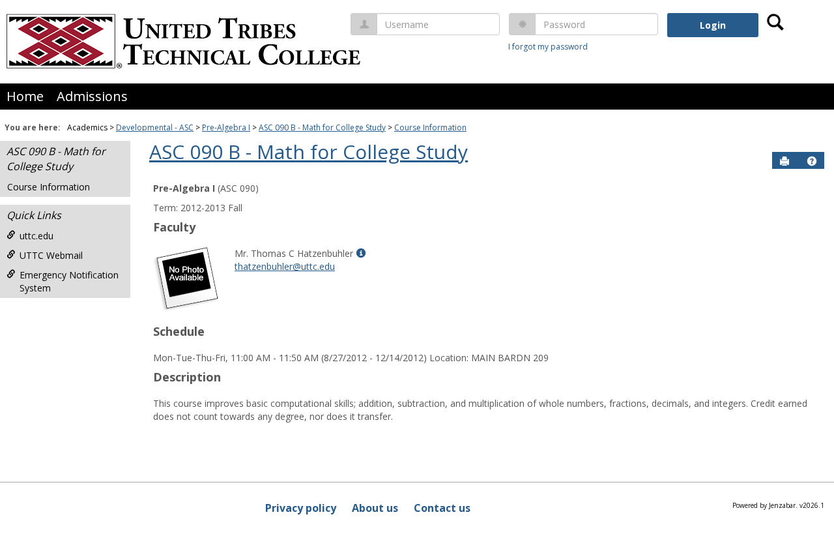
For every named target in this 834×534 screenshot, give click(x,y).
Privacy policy (300, 508)
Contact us (442, 508)
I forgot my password (548, 46)
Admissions (92, 96)
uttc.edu (36, 236)
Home (25, 96)
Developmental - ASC (155, 127)
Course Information (430, 127)
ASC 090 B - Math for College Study (322, 127)
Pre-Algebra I (226, 127)
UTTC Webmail (51, 255)
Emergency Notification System (69, 281)
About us (375, 508)
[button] (811, 161)
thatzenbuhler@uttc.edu (285, 266)
